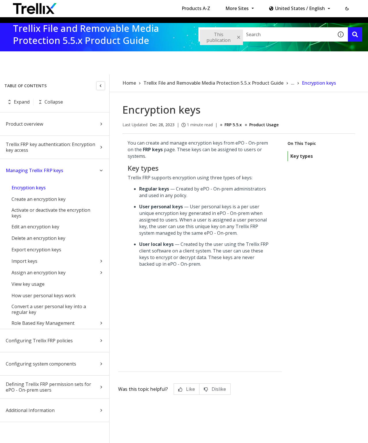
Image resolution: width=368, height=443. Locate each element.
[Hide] (100, 85)
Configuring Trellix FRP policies (39, 340)
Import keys (24, 261)
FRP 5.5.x (233, 124)
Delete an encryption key (38, 238)
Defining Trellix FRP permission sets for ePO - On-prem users (48, 387)
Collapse (54, 102)
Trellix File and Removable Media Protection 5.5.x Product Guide (213, 83)
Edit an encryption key (35, 227)
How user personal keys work (44, 295)
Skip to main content (95, 6)
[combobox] (266, 34)
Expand (22, 102)
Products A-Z (196, 8)
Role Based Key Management (43, 323)
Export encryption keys (36, 249)
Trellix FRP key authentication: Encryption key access (50, 147)
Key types (301, 156)
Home (129, 83)
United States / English (300, 8)
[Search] (355, 34)
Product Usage (264, 124)
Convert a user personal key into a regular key (49, 309)
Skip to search (139, 6)
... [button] (292, 83)
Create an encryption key (39, 199)
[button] (347, 8)
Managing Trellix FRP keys (34, 170)
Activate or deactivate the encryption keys (51, 213)
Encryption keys (29, 187)
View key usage (28, 284)
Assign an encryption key (39, 272)
